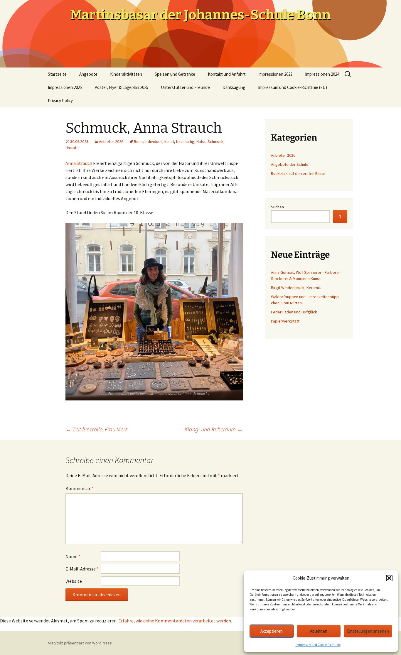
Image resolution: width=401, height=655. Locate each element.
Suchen (277, 207)
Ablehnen (318, 631)
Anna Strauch (78, 163)
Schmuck (215, 141)
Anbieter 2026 (111, 141)
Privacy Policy (60, 100)
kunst (169, 141)
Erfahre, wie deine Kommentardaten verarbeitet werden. (175, 621)
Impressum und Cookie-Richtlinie (318, 645)
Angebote (88, 74)
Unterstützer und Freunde (185, 87)
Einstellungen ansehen (368, 631)
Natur (200, 141)
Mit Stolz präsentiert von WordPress (80, 643)
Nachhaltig (185, 141)
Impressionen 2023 (275, 74)
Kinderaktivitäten (126, 74)
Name (72, 556)
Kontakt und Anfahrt (227, 74)
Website (73, 581)
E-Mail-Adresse (82, 569)
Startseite (57, 74)
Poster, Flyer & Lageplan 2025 (121, 87)
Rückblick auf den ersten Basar (298, 173)
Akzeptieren (271, 631)
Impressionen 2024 (322, 74)
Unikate (72, 147)
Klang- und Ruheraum (213, 429)
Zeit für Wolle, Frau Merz (96, 429)
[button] (389, 578)
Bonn (138, 141)
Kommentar (79, 488)
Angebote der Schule (289, 164)
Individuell (153, 141)
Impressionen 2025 (65, 87)
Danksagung (234, 87)
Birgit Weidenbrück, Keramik (296, 287)
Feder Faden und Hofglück (294, 312)
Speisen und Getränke (175, 74)
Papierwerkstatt (285, 321)
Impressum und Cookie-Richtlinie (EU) (292, 87)
